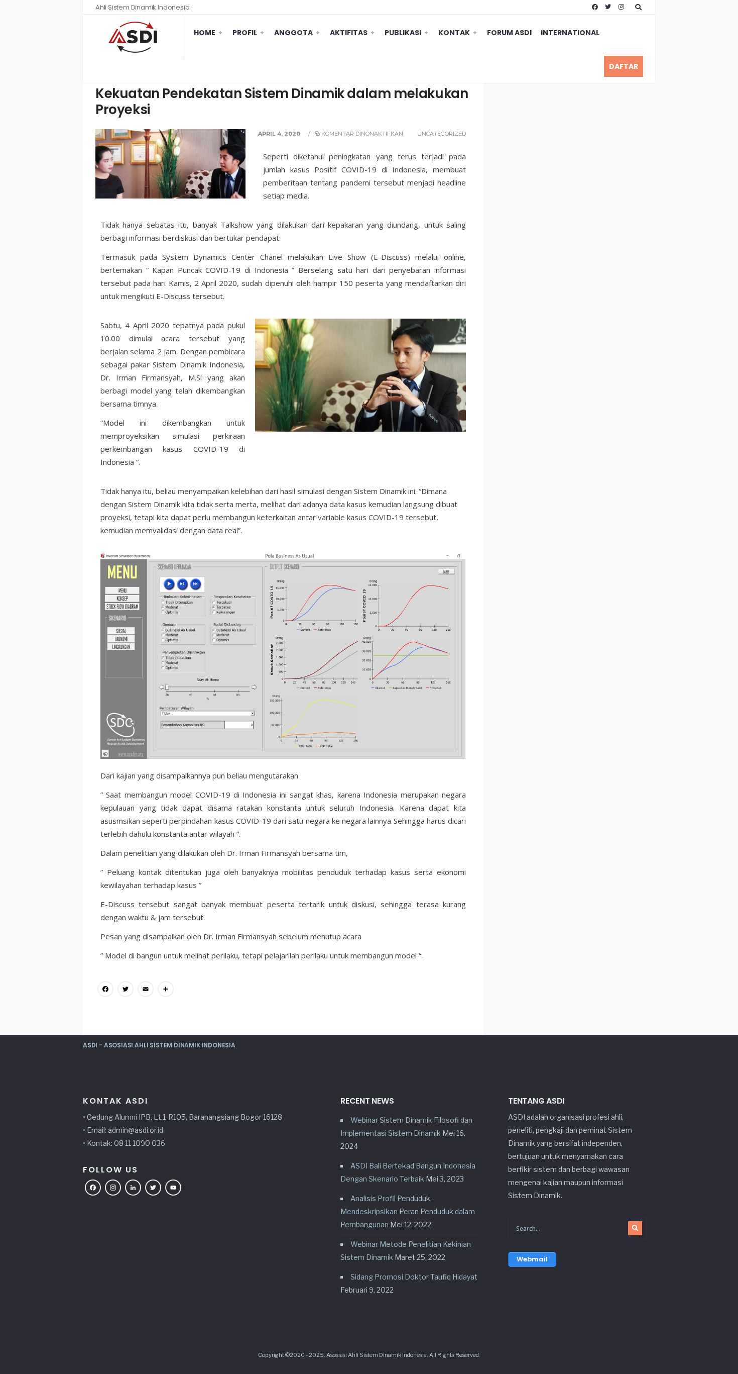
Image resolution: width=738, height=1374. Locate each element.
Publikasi (403, 33)
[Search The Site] (640, 7)
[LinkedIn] (133, 1189)
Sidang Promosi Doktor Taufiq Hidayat (413, 1276)
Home (204, 33)
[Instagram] (621, 7)
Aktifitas (348, 33)
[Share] (166, 990)
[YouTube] (173, 1189)
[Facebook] (595, 7)
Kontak (454, 33)
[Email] (146, 990)
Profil (244, 33)
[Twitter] (608, 7)
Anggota (293, 33)
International (570, 33)
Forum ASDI (509, 33)
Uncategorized (441, 133)
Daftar (623, 66)
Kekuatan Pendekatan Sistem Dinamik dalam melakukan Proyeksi (281, 101)
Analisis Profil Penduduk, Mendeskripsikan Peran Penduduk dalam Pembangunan (407, 1211)
